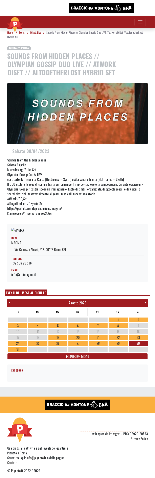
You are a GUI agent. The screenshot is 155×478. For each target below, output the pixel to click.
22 (118, 337)
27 (78, 343)
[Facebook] (145, 426)
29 (118, 343)
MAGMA (16, 242)
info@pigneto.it (36, 457)
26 (58, 343)
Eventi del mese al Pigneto (26, 293)
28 (98, 343)
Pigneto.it (17, 470)
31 (17, 349)
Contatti (12, 462)
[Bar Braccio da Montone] (101, 8)
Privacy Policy (139, 438)
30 (138, 343)
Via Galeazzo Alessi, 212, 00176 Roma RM (40, 249)
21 (98, 337)
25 (38, 343)
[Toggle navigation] (140, 22)
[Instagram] (138, 426)
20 (78, 337)
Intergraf (114, 433)
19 (58, 337)
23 (138, 337)
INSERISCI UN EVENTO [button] (77, 356)
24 (18, 343)
